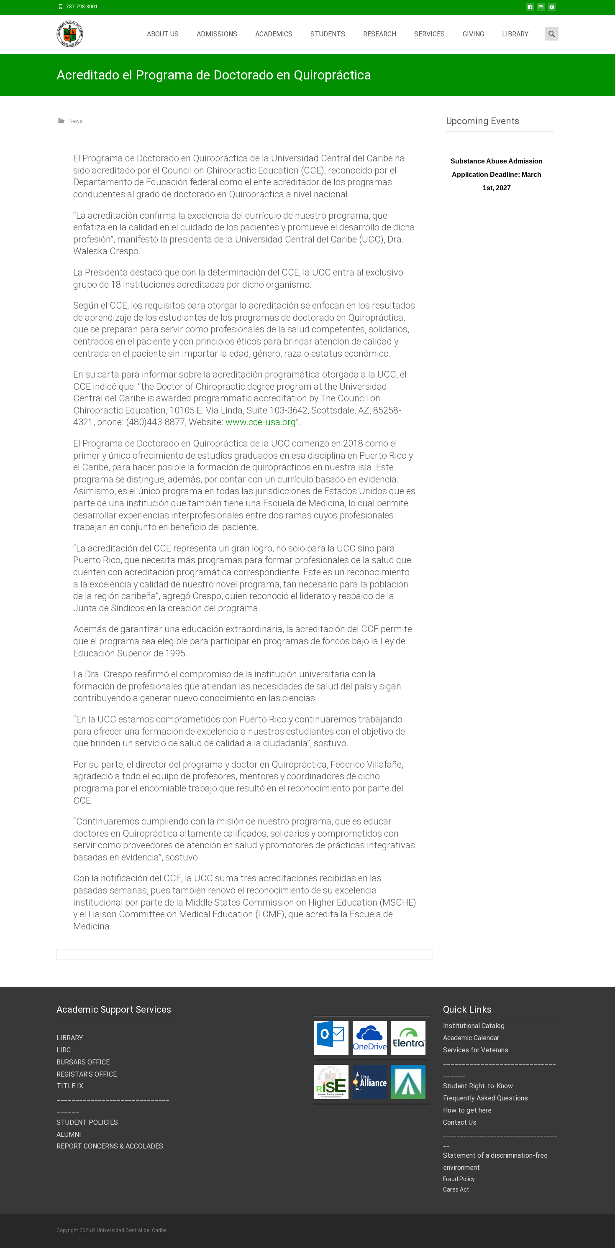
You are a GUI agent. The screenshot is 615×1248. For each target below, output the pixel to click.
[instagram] (541, 9)
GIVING (473, 34)
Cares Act (456, 1189)
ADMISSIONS (217, 34)
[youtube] (552, 9)
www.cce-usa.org (261, 422)
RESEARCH (379, 34)
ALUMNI (68, 1134)
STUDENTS (327, 34)
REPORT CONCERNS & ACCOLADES (109, 1146)
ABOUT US (163, 34)
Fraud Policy (459, 1179)
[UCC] (63, 31)
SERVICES (429, 34)
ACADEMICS (273, 34)
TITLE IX (69, 1086)
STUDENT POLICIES (87, 1122)
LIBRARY (515, 34)
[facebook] (530, 9)
